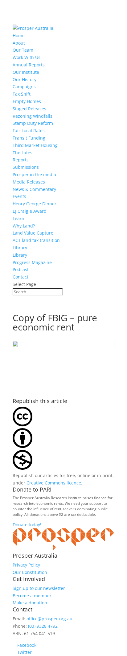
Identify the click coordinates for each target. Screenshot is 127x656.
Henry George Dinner (34, 204)
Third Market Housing (35, 145)
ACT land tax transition (36, 240)
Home (19, 35)
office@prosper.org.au (49, 619)
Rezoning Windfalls (32, 116)
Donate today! (27, 525)
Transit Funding (29, 138)
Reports (21, 160)
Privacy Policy (26, 565)
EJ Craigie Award (30, 211)
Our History (24, 79)
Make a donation (30, 603)
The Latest (23, 153)
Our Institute (26, 72)
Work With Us (26, 57)
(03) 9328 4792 (43, 626)
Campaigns (24, 86)
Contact (20, 277)
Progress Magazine (32, 262)
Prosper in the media (34, 174)
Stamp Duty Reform (33, 123)
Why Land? (24, 226)
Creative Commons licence (54, 483)
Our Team (23, 50)
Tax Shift (22, 94)
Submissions (26, 167)
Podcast (21, 269)
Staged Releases (29, 109)
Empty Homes (27, 101)
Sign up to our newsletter (39, 588)
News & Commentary (34, 189)
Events (19, 196)
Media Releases (29, 182)
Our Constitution (30, 572)
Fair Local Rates (29, 130)
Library (20, 248)
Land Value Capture (33, 233)
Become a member (32, 596)
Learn (18, 218)
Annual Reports (29, 65)
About (19, 43)
